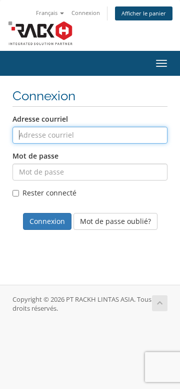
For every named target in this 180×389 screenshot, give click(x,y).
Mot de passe (35, 156)
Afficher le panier (144, 13)
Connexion (86, 12)
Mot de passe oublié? (115, 221)
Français (47, 12)
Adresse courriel (40, 119)
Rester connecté (49, 192)
